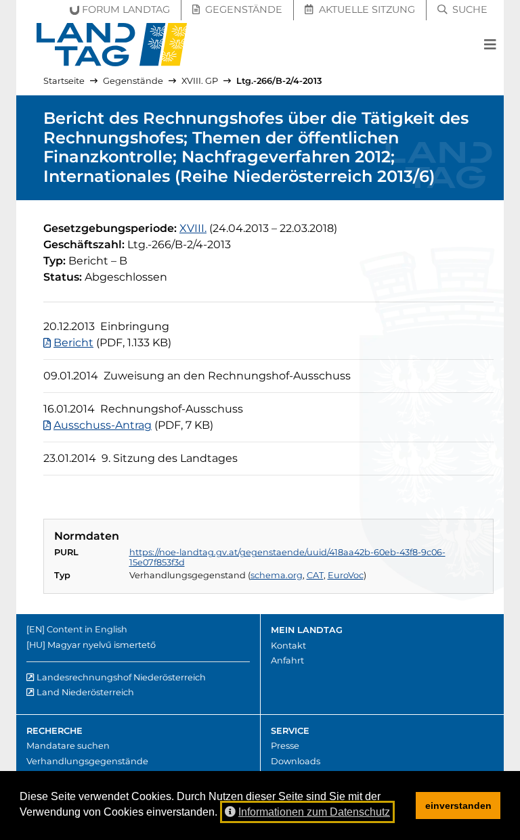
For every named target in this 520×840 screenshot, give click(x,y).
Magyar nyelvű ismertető (101, 645)
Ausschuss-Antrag (102, 425)
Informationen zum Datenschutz (314, 812)
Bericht (73, 342)
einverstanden (458, 805)
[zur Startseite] (112, 44)
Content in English (87, 629)
